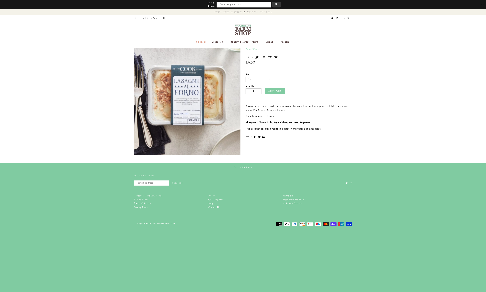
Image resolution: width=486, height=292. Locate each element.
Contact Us (214, 207)
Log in (138, 18)
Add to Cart (274, 91)
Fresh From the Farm (293, 200)
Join (147, 18)
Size (247, 74)
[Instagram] (337, 18)
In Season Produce (292, 203)
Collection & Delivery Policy (148, 196)
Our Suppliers (215, 200)
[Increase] (259, 91)
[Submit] (154, 19)
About (211, 196)
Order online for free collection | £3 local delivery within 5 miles (243, 12)
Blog (210, 203)
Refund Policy (141, 200)
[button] (482, 4)
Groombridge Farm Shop (163, 224)
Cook (248, 49)
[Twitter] (332, 18)
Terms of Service (142, 203)
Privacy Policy (141, 207)
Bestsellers (288, 196)
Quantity (250, 86)
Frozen (256, 49)
